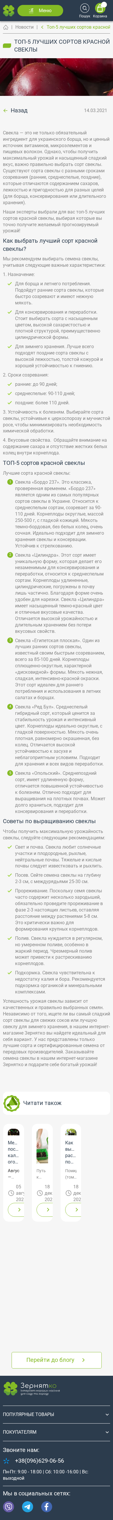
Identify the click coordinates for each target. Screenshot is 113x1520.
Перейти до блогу (50, 1359)
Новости (24, 27)
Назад (19, 110)
